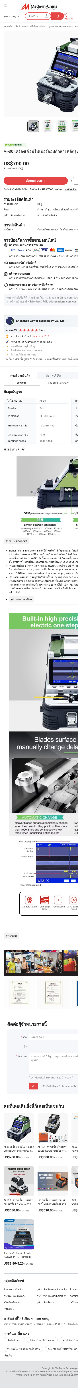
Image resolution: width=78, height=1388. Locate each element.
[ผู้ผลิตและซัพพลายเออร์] (39, 6)
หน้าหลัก (8, 26)
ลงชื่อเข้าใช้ (12, 359)
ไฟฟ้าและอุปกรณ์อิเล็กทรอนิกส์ (30, 26)
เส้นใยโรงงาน (14, 1340)
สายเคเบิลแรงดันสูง (15, 1296)
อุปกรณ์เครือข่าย (46, 1302)
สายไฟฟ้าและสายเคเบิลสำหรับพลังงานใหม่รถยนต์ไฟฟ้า (53, 1296)
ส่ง (33, 1086)
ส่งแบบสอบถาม (36, 180)
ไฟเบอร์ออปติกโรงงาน (42, 1340)
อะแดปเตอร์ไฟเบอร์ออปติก (62, 1349)
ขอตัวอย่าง (71, 189)
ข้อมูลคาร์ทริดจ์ (12, 1289)
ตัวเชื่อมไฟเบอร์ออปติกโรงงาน (23, 1349)
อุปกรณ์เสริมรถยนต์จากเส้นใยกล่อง (53, 1289)
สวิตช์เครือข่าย (12, 1302)
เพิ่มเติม (8, 1355)
